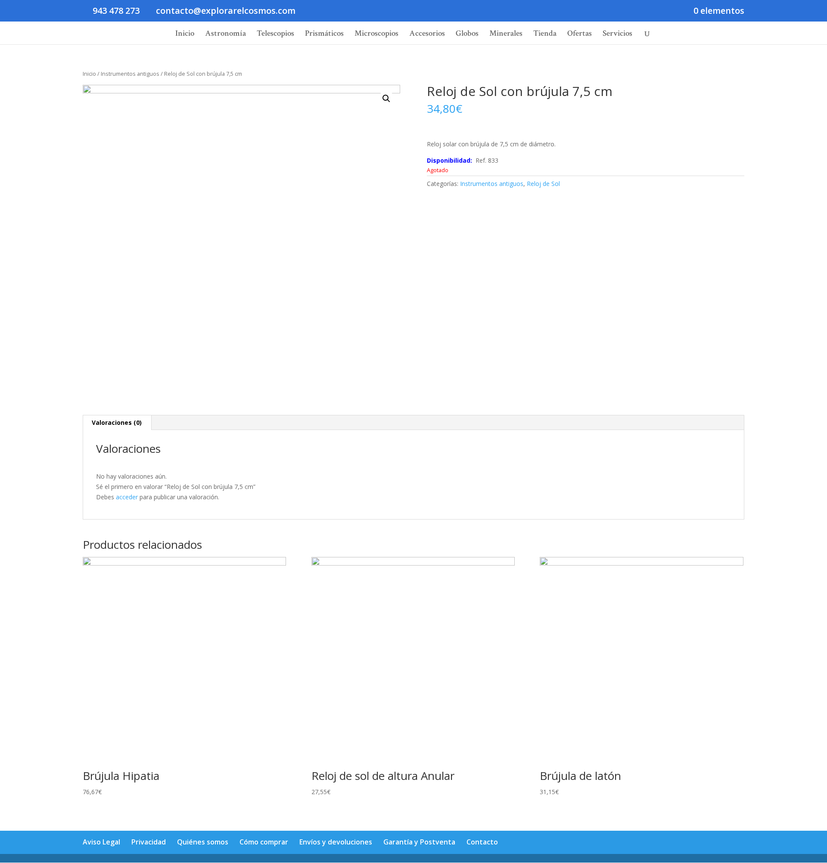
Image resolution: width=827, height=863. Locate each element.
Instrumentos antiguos (130, 73)
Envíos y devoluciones (335, 842)
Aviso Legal (101, 842)
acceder (127, 497)
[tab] (117, 422)
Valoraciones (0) (117, 422)
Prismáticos (324, 35)
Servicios (617, 35)
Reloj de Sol (543, 183)
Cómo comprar (263, 842)
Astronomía (225, 35)
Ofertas (579, 35)
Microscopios (376, 35)
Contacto (482, 842)
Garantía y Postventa (419, 842)
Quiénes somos (202, 842)
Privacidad (148, 842)
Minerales (505, 35)
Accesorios (427, 35)
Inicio (184, 35)
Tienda (545, 35)
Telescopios (275, 35)
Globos (467, 35)
